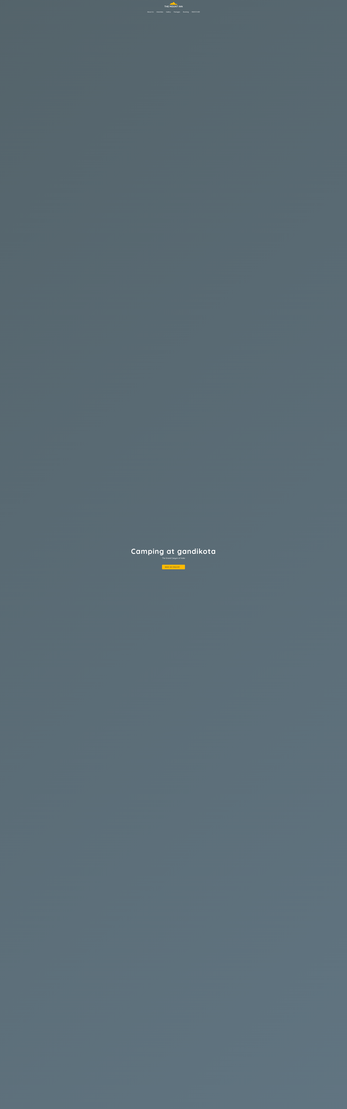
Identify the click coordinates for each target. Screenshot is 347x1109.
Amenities (160, 12)
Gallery (168, 12)
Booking (186, 12)
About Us (150, 12)
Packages (177, 12)
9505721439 (196, 12)
